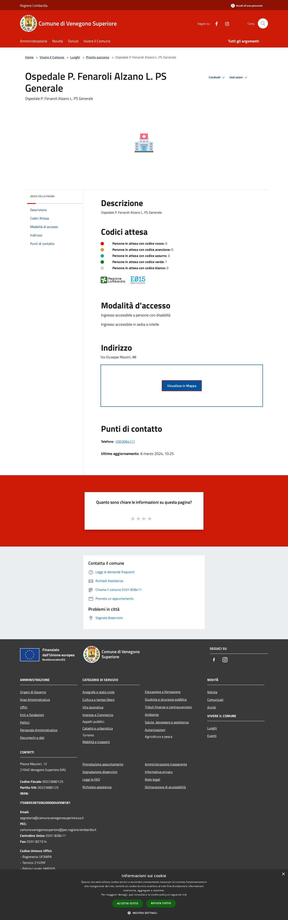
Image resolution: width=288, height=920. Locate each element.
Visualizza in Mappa (181, 385)
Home (29, 57)
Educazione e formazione (162, 691)
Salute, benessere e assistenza (167, 722)
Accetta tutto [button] (127, 903)
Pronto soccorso (97, 57)
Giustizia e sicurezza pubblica (166, 699)
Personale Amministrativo (38, 730)
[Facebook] (215, 23)
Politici (25, 722)
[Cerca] (263, 23)
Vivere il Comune (52, 57)
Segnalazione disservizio (99, 771)
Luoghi (75, 57)
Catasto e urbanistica (97, 728)
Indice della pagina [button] (42, 196)
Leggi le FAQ (91, 779)
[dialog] (144, 895)
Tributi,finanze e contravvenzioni (168, 707)
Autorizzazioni (155, 729)
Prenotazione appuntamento (102, 764)
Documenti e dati (32, 737)
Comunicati (215, 699)
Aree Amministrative (35, 699)
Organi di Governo (33, 692)
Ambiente (152, 714)
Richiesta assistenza (97, 787)
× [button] (283, 874)
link (184, 894)
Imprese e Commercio (97, 714)
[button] (144, 913)
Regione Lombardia (33, 5)
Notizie (212, 692)
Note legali (152, 779)
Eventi (212, 735)
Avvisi (211, 707)
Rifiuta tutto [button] (161, 903)
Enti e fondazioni (32, 714)
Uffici (23, 707)
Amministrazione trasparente (166, 764)
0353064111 (125, 441)
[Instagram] (225, 23)
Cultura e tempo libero (98, 699)
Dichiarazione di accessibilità (165, 787)
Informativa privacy (159, 771)
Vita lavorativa (92, 707)
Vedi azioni (236, 77)
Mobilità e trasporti (96, 741)
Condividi (215, 77)
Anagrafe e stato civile (98, 692)
